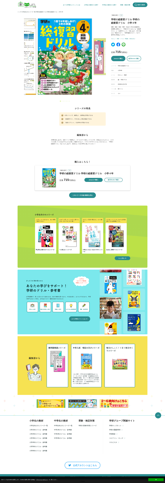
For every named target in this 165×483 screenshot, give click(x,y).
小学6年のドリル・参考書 (38, 451)
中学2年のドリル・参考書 (63, 434)
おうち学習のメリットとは (78, 319)
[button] (60, 101)
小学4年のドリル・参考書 (38, 442)
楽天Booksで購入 (134, 58)
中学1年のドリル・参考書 (63, 430)
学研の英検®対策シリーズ (88, 425)
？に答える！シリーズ (65, 249)
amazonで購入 (118, 58)
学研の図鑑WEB (114, 430)
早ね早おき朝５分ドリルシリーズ (45, 249)
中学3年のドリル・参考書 (63, 438)
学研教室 (112, 434)
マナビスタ (113, 442)
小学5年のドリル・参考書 (38, 446)
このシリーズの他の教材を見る (82, 195)
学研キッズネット (115, 425)
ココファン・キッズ (116, 438)
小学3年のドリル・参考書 (38, 438)
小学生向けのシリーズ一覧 (39, 425)
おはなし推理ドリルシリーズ (114, 249)
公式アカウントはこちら (85, 465)
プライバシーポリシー (42, 479)
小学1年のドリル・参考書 (38, 430)
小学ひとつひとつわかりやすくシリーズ (93, 250)
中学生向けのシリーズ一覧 (63, 425)
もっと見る (121, 258)
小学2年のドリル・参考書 (38, 434)
